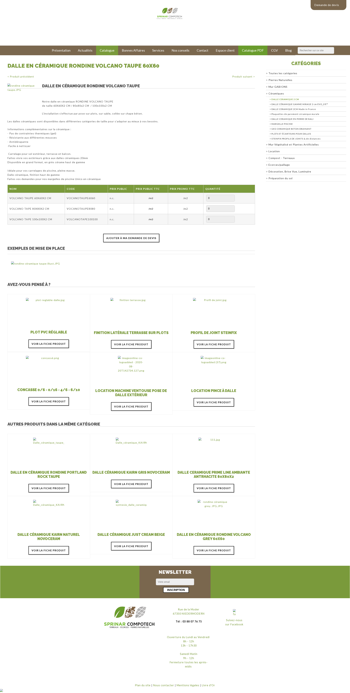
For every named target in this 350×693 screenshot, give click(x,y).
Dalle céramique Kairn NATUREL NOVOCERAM (49, 537)
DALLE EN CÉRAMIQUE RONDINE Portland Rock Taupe (49, 474)
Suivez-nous (234, 620)
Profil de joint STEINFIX (214, 333)
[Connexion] (1, 691)
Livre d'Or (208, 685)
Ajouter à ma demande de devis (131, 238)
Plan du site (143, 685)
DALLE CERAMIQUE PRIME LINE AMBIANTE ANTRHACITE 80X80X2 (214, 474)
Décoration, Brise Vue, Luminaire (290, 171)
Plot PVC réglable (48, 332)
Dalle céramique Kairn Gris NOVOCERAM (131, 472)
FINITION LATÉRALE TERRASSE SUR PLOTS (131, 333)
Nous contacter (163, 685)
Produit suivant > (243, 76)
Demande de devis (326, 5)
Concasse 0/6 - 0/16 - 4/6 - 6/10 (48, 390)
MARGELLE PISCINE (282, 124)
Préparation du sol (281, 178)
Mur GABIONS (278, 86)
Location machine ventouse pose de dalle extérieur (131, 393)
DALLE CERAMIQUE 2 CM (285, 99)
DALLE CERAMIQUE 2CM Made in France (293, 109)
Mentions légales (188, 685)
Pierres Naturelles (280, 79)
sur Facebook (234, 624)
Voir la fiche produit (49, 343)
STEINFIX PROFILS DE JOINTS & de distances (296, 138)
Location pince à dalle (213, 391)
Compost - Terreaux (282, 158)
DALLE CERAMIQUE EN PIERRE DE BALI (292, 119)
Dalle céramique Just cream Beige (131, 535)
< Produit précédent (20, 76)
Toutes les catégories (283, 73)
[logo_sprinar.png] (129, 617)
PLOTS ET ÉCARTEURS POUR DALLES (291, 134)
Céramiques (276, 93)
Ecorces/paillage (279, 164)
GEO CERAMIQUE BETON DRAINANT (291, 129)
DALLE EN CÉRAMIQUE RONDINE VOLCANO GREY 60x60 (214, 537)
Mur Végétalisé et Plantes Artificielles (294, 144)
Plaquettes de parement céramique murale (295, 114)
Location (274, 151)
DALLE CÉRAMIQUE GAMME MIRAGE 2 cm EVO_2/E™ (299, 104)
